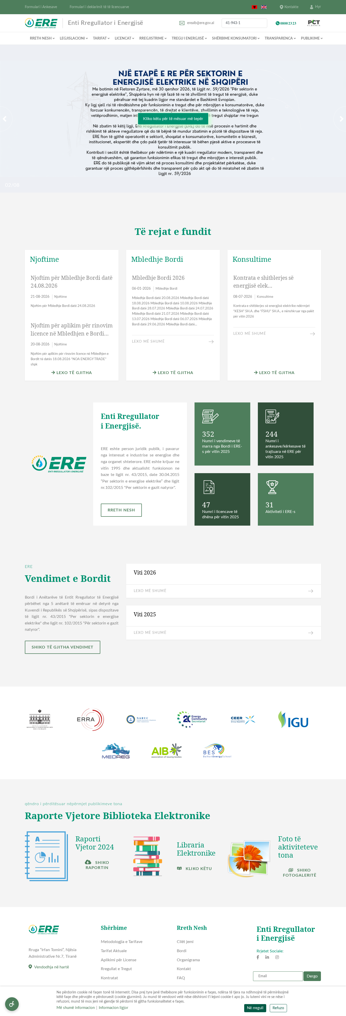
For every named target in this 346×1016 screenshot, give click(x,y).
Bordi (181, 951)
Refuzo (278, 1008)
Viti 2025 (145, 614)
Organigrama (188, 960)
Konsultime (265, 296)
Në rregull (255, 1008)
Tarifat (100, 38)
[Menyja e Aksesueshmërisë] (12, 1004)
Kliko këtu (198, 869)
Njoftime (60, 296)
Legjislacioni (72, 38)
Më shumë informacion (75, 1008)
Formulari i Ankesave (41, 7)
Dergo (312, 976)
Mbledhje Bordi (166, 288)
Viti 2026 (145, 572)
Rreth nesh (41, 38)
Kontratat (109, 978)
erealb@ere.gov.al (200, 23)
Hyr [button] (318, 7)
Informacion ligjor (113, 1008)
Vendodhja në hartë (51, 967)
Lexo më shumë (148, 341)
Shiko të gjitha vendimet (62, 647)
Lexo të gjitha (73, 373)
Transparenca (279, 38)
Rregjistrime (151, 38)
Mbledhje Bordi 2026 (158, 277)
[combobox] (244, 23)
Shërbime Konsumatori (234, 38)
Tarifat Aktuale (114, 951)
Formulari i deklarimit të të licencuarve (99, 7)
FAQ (181, 978)
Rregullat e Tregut (116, 969)
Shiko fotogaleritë (299, 872)
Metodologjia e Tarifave (121, 942)
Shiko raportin (97, 865)
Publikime (310, 38)
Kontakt (184, 969)
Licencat (123, 38)
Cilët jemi (185, 942)
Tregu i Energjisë (188, 38)
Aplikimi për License (118, 960)
